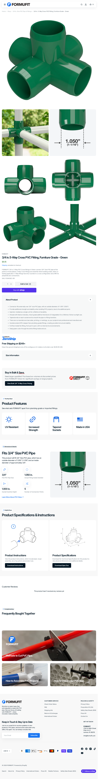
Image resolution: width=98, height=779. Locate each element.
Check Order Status (50, 700)
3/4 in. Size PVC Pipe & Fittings (22, 11)
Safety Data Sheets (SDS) (87, 706)
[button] (5, 4)
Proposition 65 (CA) (85, 703)
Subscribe (34, 731)
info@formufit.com (88, 731)
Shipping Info (48, 706)
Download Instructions (15, 561)
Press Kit (82, 709)
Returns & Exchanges (50, 709)
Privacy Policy (83, 700)
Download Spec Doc (61, 561)
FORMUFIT (10, 761)
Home (4, 11)
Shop (9, 11)
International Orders (50, 712)
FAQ (45, 703)
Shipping (4, 261)
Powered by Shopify (20, 761)
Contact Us (82, 712)
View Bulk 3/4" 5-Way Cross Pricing (19, 380)
